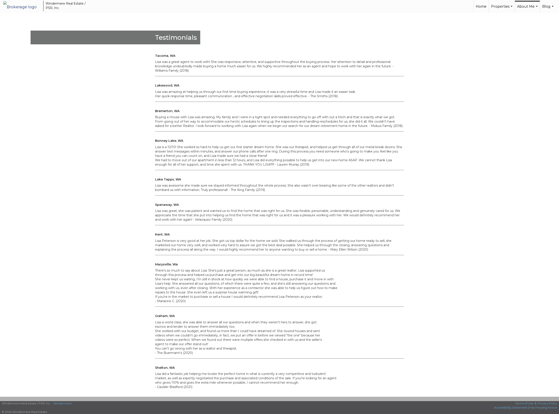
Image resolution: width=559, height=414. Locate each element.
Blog (548, 8)
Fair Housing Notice (543, 407)
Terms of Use (524, 403)
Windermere (62, 403)
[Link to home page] (22, 6)
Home (481, 6)
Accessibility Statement (511, 407)
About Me (528, 8)
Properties (502, 8)
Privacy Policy (547, 403)
